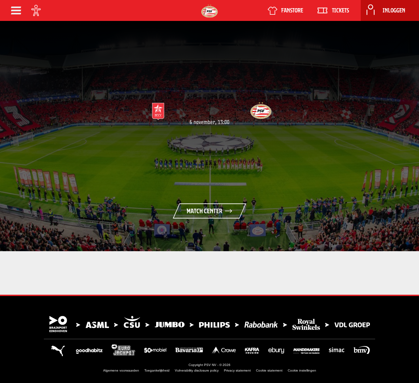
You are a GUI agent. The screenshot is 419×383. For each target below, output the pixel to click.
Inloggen (394, 10)
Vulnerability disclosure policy (197, 370)
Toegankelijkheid (157, 370)
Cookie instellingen (302, 370)
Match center (204, 211)
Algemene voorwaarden (121, 370)
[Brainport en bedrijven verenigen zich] (209, 324)
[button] (16, 10)
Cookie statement (269, 370)
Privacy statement (237, 370)
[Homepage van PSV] (209, 11)
